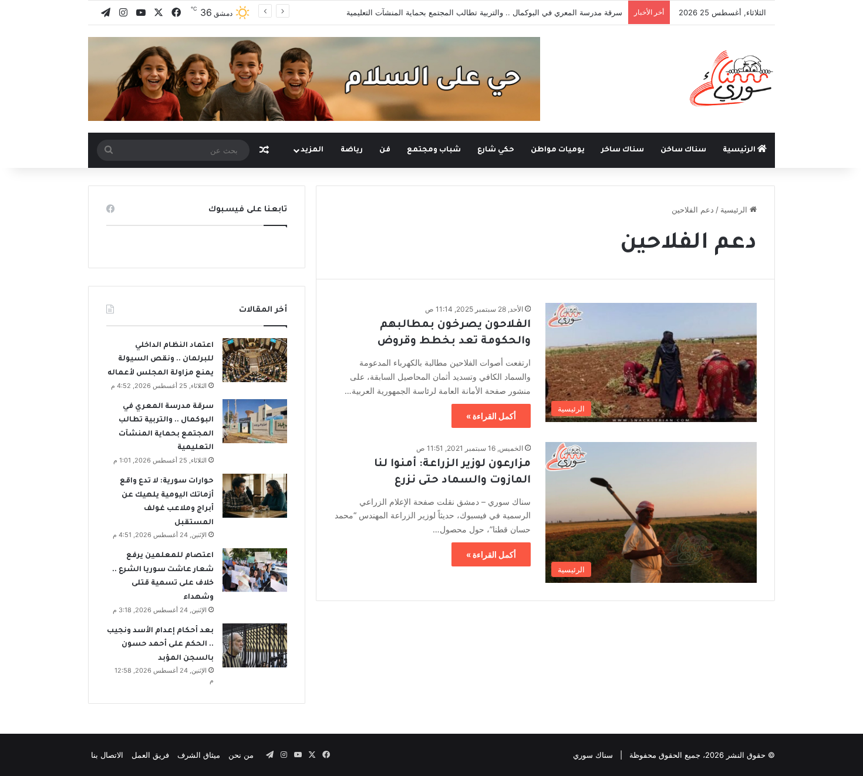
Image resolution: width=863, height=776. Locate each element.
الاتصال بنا (107, 755)
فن (384, 150)
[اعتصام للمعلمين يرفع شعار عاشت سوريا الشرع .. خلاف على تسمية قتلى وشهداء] (255, 570)
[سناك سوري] (732, 78)
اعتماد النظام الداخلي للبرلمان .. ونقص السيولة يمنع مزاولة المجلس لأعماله (160, 359)
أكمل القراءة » (491, 416)
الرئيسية (740, 150)
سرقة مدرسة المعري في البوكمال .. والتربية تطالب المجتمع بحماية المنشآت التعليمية (484, 12)
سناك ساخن (683, 150)
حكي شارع (495, 150)
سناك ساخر (622, 150)
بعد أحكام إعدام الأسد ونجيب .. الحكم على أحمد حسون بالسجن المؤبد (160, 645)
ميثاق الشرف (198, 755)
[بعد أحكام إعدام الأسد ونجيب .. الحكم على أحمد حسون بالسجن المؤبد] (255, 645)
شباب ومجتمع (434, 150)
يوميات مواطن (558, 150)
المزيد (312, 150)
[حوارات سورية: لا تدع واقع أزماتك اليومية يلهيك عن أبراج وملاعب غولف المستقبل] (255, 496)
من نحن (241, 755)
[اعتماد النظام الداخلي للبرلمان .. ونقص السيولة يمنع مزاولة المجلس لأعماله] (255, 360)
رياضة (352, 150)
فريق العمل (150, 755)
